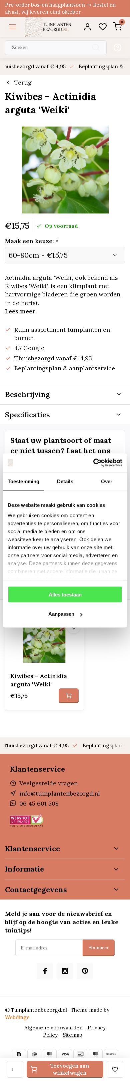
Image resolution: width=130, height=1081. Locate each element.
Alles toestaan (65, 594)
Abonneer (99, 947)
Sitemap (72, 1035)
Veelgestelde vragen (48, 783)
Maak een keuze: (32, 241)
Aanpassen (61, 614)
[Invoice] (19, 1054)
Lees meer (20, 311)
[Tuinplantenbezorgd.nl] (48, 27)
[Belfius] (111, 1054)
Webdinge (17, 1017)
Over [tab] (106, 481)
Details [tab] (65, 481)
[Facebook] (45, 971)
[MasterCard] (50, 1054)
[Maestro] (96, 1054)
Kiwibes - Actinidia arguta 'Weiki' (38, 680)
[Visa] (65, 1054)
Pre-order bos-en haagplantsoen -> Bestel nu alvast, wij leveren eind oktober (60, 8)
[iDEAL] (34, 1054)
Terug (23, 82)
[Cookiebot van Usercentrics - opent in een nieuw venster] (93, 463)
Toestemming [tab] (23, 481)
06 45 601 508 (39, 803)
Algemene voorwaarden (53, 1027)
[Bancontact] (80, 1054)
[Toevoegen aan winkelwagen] (69, 695)
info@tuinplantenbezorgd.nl (59, 793)
